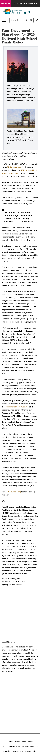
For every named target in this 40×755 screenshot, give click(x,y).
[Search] (25, 20)
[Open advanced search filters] (30, 20)
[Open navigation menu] (4, 20)
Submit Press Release (11, 746)
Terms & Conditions (30, 746)
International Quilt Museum (16, 407)
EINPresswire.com (14, 167)
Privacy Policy (31, 751)
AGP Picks (5, 3)
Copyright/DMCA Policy (13, 751)
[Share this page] (36, 20)
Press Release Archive (24, 742)
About (9, 742)
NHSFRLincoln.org (13, 492)
